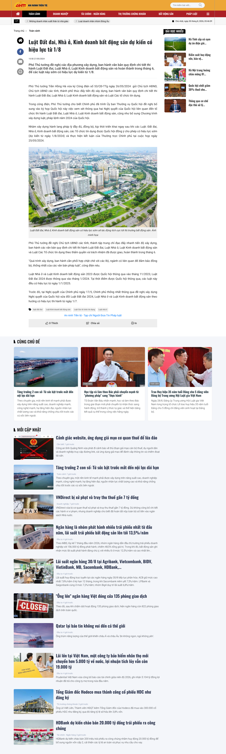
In (135, 323)
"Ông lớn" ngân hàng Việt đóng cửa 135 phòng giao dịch (101, 596)
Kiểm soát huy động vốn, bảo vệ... (200, 57)
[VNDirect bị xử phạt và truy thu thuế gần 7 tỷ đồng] (33, 507)
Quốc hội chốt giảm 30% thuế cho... (199, 88)
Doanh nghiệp (60, 14)
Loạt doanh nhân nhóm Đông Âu (88, 21)
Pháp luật (191, 14)
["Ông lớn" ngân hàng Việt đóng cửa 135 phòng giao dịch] (33, 605)
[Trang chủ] (18, 14)
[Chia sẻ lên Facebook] (20, 51)
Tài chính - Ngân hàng (66, 735)
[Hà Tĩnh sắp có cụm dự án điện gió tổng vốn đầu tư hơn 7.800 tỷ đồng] (175, 44)
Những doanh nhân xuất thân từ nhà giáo (43, 21)
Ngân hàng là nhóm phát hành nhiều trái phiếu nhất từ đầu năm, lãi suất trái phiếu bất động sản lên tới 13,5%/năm (104, 530)
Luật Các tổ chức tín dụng (84, 309)
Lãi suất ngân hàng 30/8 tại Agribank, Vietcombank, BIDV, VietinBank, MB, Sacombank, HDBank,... (104, 564)
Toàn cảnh (34, 14)
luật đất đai (37, 309)
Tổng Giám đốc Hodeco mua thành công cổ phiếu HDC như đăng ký (103, 694)
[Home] (20, 40)
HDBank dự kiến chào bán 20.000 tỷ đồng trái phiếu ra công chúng (105, 725)
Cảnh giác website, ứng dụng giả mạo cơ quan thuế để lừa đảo (106, 438)
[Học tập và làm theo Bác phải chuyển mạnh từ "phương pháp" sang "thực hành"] (113, 367)
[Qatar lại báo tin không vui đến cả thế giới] (33, 635)
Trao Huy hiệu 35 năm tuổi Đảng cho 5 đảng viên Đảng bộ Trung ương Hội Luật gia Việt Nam (179, 393)
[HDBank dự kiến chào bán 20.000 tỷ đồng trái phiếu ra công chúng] (33, 732)
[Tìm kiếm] (200, 5)
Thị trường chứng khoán (132, 14)
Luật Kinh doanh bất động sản (58, 309)
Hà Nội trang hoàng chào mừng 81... (199, 72)
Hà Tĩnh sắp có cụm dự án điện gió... (199, 41)
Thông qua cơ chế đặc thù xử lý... (198, 103)
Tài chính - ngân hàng (93, 14)
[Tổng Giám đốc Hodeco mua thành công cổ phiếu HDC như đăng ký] (33, 701)
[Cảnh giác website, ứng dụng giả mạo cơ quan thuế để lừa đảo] (33, 447)
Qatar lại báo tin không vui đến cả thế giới (90, 626)
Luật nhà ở (103, 309)
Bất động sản (166, 14)
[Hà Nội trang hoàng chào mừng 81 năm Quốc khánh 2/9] (175, 75)
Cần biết (60, 444)
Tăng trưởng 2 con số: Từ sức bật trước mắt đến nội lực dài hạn (45, 393)
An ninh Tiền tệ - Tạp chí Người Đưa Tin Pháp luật (93, 315)
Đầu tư (60, 539)
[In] (20, 71)
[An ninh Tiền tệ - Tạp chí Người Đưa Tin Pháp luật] (31, 5)
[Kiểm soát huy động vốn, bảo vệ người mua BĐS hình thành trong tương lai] (175, 59)
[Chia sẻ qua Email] (20, 61)
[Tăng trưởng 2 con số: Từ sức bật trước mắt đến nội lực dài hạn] (46, 367)
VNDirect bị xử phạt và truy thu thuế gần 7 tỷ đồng (97, 497)
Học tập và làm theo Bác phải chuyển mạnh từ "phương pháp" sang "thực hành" (111, 393)
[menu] (208, 14)
